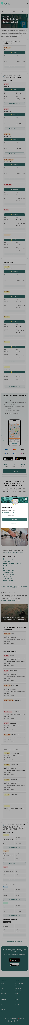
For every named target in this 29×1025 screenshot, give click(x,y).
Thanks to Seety (14, 526)
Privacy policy (13, 523)
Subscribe (14, 519)
